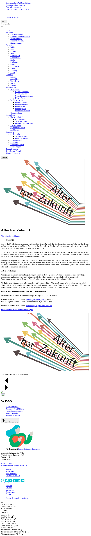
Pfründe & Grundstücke (24, 123)
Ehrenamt (14, 143)
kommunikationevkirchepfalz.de (14, 465)
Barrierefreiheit (13, 17)
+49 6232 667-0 (7, 463)
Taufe (12, 68)
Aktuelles (9, 32)
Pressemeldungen (16, 34)
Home (8, 30)
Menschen (9, 75)
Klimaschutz (15, 56)
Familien (13, 85)
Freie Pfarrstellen (21, 138)
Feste (12, 49)
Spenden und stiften (17, 128)
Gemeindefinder (16, 113)
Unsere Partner (20, 98)
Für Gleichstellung (22, 104)
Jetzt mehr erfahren (33, 449)
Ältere (12, 83)
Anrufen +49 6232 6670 (15, 409)
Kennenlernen (11, 87)
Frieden (13, 51)
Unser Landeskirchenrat (24, 96)
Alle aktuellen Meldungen (10, 236)
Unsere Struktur (21, 94)
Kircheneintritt (15, 126)
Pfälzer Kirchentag (17, 41)
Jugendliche (14, 79)
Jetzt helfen (14, 130)
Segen (12, 64)
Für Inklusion (20, 107)
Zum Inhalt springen (13, 7)
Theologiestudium (17, 140)
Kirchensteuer (20, 119)
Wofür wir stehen (16, 100)
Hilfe (12, 54)
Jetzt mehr (22, 449)
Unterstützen (10, 115)
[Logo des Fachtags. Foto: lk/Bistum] (45, 370)
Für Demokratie (21, 102)
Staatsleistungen (21, 121)
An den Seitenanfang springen (17, 498)
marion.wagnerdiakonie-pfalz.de (39, 306)
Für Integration (20, 109)
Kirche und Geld (16, 117)
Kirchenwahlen (16, 43)
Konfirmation (15, 58)
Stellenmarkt (15, 134)
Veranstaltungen (16, 39)
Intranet (8, 469)
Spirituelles (14, 66)
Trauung (13, 70)
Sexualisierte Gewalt (13, 151)
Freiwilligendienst (17, 145)
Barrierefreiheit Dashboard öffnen (18, 3)
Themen (9, 45)
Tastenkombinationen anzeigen (17, 9)
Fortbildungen (15, 147)
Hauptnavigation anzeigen (15, 5)
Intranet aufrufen (12, 413)
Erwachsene (15, 81)
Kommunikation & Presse (20, 37)
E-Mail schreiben (12, 407)
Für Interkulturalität (22, 111)
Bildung (13, 47)
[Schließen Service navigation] (3, 394)
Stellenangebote (21, 136)
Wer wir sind (15, 90)
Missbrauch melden (13, 415)
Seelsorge (14, 62)
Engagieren (10, 132)
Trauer (12, 73)
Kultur (12, 60)
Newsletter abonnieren (14, 411)
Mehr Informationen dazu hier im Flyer (17, 310)
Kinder (13, 77)
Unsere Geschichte (22, 92)
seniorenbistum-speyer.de (36, 300)
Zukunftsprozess (12, 149)
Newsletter (10, 472)
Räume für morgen (13, 153)
